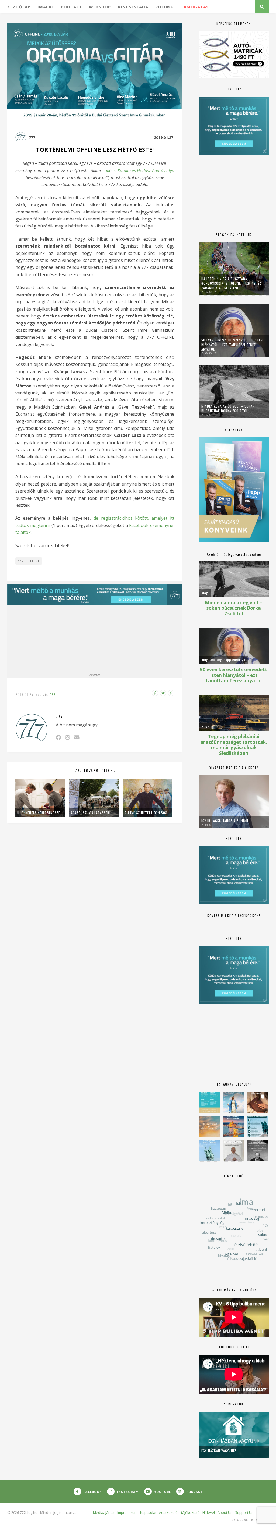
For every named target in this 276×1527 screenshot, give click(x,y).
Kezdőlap (18, 6)
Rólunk (164, 6)
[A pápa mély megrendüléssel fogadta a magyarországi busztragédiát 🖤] (233, 1150)
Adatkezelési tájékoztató (179, 1512)
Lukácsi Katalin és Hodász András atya (138, 170)
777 (32, 137)
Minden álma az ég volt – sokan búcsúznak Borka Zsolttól (228, 408)
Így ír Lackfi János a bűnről (225, 820)
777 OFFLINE (29, 561)
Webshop (100, 6)
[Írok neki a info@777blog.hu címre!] (76, 737)
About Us (225, 1512)
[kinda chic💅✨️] (257, 1102)
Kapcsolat (148, 1512)
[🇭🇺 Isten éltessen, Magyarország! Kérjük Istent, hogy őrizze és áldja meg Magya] (233, 1126)
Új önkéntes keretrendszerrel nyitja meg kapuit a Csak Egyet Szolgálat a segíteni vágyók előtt (40, 812)
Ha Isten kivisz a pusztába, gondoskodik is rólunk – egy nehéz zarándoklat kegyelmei (231, 283)
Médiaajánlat (104, 1512)
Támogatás (195, 6)
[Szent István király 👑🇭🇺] (257, 1126)
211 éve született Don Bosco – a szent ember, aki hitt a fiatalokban (147, 812)
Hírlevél (208, 1512)
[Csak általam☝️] (233, 1102)
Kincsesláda (133, 6)
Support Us (244, 1512)
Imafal (45, 6)
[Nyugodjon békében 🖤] (257, 1150)
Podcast (71, 6)
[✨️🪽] (209, 1126)
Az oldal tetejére (248, 1520)
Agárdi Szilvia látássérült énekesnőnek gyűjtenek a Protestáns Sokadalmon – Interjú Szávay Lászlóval (94, 812)
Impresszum (127, 1512)
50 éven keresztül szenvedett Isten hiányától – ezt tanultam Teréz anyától (232, 344)
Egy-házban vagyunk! (218, 1450)
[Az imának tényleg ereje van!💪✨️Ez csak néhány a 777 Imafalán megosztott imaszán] (209, 1102)
